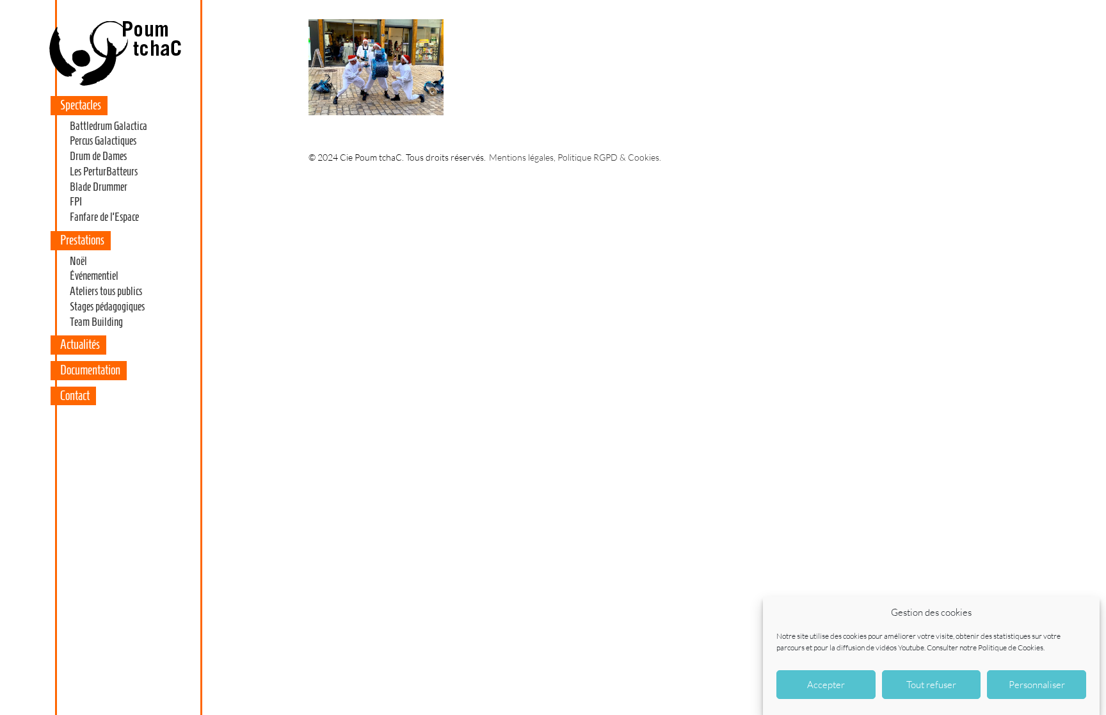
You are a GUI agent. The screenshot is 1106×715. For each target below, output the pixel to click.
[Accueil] (114, 85)
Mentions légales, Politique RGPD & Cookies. (575, 157)
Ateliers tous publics (106, 291)
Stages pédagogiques (107, 306)
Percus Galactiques (103, 140)
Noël (78, 261)
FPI (76, 201)
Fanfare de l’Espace (104, 217)
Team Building (96, 322)
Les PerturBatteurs (104, 171)
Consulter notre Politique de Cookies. (986, 647)
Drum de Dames (98, 156)
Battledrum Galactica (108, 126)
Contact (75, 396)
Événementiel (94, 275)
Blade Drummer (98, 187)
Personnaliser (1037, 684)
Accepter (826, 684)
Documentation (90, 370)
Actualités (80, 344)
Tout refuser (931, 684)
